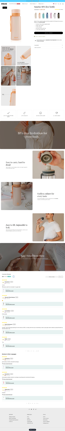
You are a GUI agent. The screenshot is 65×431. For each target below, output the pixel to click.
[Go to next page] (39, 351)
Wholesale (28, 419)
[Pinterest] (31, 409)
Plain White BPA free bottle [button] (10, 398)
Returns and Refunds (12, 418)
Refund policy (45, 419)
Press (28, 416)
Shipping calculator (12, 416)
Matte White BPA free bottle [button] (10, 304)
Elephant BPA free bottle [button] (9, 290)
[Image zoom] (16, 25)
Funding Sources (45, 423)
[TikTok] (36, 409)
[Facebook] (29, 409)
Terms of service (46, 418)
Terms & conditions (46, 421)
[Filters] (59, 277)
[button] (57, 9)
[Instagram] (33, 409)
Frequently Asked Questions (13, 419)
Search (44, 416)
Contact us (11, 421)
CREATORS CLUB (30, 423)
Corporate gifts (29, 421)
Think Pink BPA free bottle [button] (10, 383)
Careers (28, 418)
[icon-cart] (63, 4)
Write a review (51, 276)
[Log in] (61, 4)
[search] (59, 4)
